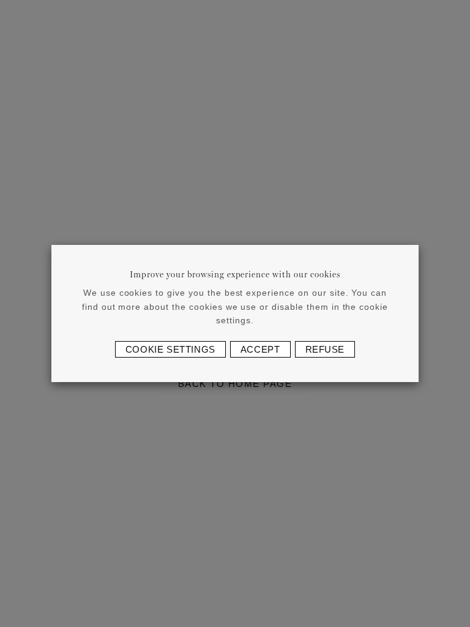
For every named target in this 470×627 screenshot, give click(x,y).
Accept (260, 349)
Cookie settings (170, 349)
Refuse (325, 349)
